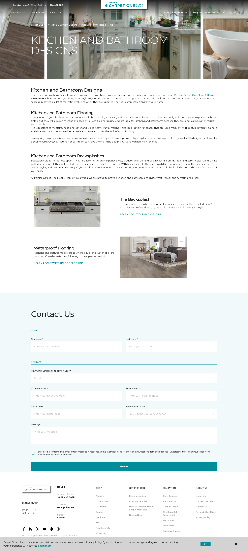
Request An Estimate (205, 12)
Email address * (133, 389)
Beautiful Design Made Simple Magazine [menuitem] (141, 508)
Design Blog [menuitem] (135, 515)
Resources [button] (37, 12)
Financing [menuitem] (101, 533)
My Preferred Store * (136, 406)
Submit (124, 466)
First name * (37, 339)
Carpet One (37, 25)
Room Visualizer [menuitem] (137, 496)
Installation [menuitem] (168, 525)
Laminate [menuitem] (100, 517)
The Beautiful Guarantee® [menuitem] (170, 513)
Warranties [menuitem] (168, 520)
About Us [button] (55, 12)
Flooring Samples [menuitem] (138, 501)
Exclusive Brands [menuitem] (171, 531)
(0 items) (235, 13)
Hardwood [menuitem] (101, 506)
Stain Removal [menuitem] (170, 496)
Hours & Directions (175, 12)
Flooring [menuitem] (100, 496)
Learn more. (45, 545)
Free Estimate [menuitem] (103, 528)
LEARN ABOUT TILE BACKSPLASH (140, 214)
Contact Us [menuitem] (202, 506)
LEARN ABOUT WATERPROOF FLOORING (59, 263)
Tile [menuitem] (98, 522)
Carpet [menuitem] (99, 512)
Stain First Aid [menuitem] (170, 501)
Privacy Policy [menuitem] (203, 517)
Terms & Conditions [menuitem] (206, 512)
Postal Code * (37, 406)
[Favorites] (230, 12)
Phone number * (39, 389)
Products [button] (18, 12)
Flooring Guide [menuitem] (170, 506)
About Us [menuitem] (201, 496)
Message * (36, 424)
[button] (224, 12)
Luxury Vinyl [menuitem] (102, 501)
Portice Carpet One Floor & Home (194, 95)
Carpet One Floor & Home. (43, 535)
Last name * (132, 339)
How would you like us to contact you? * (51, 371)
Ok (205, 544)
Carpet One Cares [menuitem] (205, 501)
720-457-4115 (56, 5)
